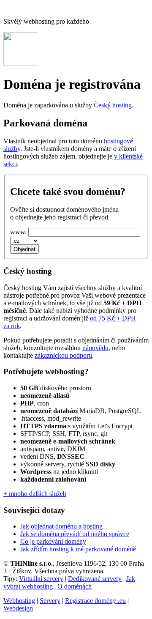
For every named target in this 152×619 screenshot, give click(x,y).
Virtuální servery (41, 578)
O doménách (74, 586)
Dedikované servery (95, 578)
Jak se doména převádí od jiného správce (74, 533)
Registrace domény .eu (95, 600)
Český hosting (113, 105)
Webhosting (19, 600)
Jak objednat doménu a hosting (61, 526)
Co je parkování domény (53, 541)
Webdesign (18, 608)
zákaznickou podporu (63, 355)
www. (18, 232)
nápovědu (95, 347)
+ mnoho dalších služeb (34, 493)
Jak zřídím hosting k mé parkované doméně (78, 549)
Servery (50, 600)
